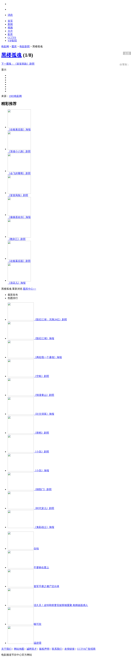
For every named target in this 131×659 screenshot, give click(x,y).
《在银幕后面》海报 (19, 129)
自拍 (36, 548)
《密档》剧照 (41, 432)
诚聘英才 (32, 648)
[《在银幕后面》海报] (19, 127)
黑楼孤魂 (11, 55)
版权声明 (44, 648)
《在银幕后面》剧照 (19, 261)
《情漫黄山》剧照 (44, 395)
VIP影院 (12, 40)
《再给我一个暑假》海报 (48, 357)
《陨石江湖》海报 (44, 338)
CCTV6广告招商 (86, 648)
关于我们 (6, 648)
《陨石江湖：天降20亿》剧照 (50, 319)
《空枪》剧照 (41, 376)
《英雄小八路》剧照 (19, 151)
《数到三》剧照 (17, 239)
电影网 (5, 46)
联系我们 (57, 648)
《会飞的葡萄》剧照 (19, 173)
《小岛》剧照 (41, 451)
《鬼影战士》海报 (44, 527)
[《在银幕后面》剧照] (19, 258)
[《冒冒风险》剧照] (19, 192)
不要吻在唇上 (41, 567)
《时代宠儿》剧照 (44, 508)
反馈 (127, 53)
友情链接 (69, 648)
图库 (14, 46)
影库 (10, 34)
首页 (10, 21)
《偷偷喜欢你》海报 (19, 217)
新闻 (10, 24)
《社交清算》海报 (44, 414)
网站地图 (19, 648)
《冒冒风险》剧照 (18, 63)
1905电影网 (15, 96)
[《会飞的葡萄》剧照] (19, 171)
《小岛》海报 (41, 470)
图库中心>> (29, 288)
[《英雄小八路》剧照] (19, 149)
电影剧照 (24, 46)
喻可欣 (37, 624)
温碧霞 (37, 643)
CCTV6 (12, 37)
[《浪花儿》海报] (19, 280)
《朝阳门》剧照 (43, 489)
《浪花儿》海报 (17, 283)
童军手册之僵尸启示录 (46, 586)
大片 (10, 31)
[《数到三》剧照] (19, 236)
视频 (10, 27)
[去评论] (126, 46)
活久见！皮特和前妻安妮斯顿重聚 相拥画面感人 (61, 605)
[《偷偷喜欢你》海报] (19, 214)
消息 (10, 15)
